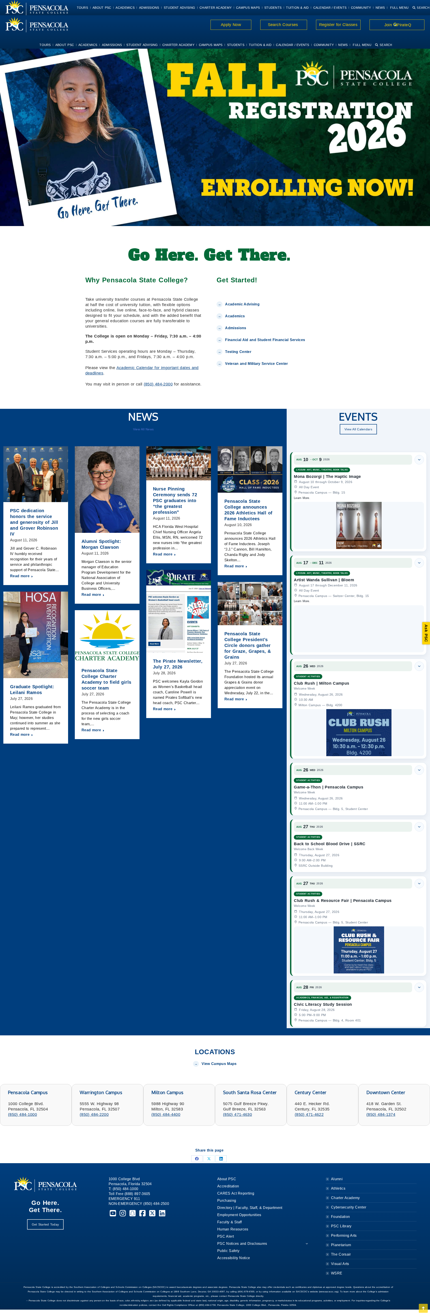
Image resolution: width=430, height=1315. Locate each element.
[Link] (34, 24)
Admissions (235, 328)
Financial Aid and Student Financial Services (265, 340)
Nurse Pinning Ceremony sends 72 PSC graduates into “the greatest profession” (175, 500)
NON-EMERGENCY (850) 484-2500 (139, 1204)
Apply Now (231, 24)
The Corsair (341, 1254)
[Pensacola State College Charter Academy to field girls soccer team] (107, 636)
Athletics (338, 1188)
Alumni (337, 1179)
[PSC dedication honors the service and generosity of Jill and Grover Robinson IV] (35, 474)
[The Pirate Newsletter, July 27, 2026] (178, 611)
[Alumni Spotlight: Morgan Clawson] (107, 489)
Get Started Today (45, 1224)
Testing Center (238, 352)
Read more (20, 576)
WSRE (336, 1273)
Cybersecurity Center (348, 1207)
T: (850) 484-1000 (123, 1189)
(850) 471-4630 (237, 1114)
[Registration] (215, 136)
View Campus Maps (219, 1064)
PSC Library (341, 1226)
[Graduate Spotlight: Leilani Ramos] (35, 635)
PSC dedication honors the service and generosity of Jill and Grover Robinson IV (34, 522)
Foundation (340, 1217)
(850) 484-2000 (158, 384)
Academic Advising (242, 304)
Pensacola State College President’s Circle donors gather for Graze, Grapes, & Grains (247, 645)
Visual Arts (340, 1264)
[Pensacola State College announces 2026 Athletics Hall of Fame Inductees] (250, 469)
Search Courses (283, 24)
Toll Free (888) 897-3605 (129, 1194)
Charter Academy (345, 1198)
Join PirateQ (397, 25)
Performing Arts (344, 1235)
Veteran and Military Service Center (256, 364)
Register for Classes (338, 24)
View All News (143, 429)
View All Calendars (358, 429)
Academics (235, 316)
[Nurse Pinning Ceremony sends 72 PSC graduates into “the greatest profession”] (178, 463)
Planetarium (341, 1245)
